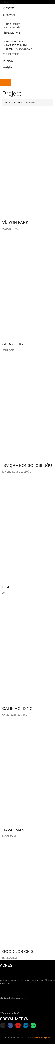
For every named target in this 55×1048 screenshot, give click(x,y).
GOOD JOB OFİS (17, 951)
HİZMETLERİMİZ (11, 32)
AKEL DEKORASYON (16, 102)
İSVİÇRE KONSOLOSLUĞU (27, 465)
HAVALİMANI (14, 830)
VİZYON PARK (15, 222)
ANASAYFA (8, 8)
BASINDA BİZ (13, 27)
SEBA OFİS (12, 344)
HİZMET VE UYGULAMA (19, 49)
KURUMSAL (8, 15)
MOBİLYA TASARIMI (16, 45)
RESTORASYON (15, 41)
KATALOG (7, 61)
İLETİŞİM (7, 67)
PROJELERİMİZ (10, 54)
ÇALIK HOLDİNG (17, 708)
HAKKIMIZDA (13, 24)
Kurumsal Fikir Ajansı (39, 1037)
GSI (5, 587)
